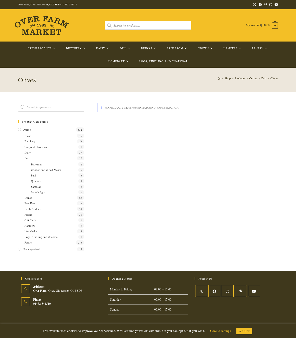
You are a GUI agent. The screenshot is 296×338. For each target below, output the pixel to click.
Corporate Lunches (35, 147)
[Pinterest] (241, 291)
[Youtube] (254, 291)
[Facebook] (214, 291)
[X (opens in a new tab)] (254, 4)
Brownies (36, 164)
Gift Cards (30, 220)
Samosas (36, 187)
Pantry (28, 242)
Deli (26, 158)
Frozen (28, 214)
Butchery (29, 141)
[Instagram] (228, 291)
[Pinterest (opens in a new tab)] (265, 4)
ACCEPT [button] (244, 331)
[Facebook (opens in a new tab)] (260, 4)
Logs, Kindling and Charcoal (41, 237)
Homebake (30, 231)
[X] (201, 291)
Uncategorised (31, 249)
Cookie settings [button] (220, 330)
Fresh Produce (32, 209)
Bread (27, 136)
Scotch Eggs (38, 192)
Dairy (27, 152)
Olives (274, 78)
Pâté (33, 175)
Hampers (29, 225)
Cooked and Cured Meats (46, 170)
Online (27, 129)
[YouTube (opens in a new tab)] (275, 4)
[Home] (219, 78)
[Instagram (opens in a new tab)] (270, 4)
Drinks (28, 198)
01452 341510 (69, 4)
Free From (30, 203)
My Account (253, 25)
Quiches (36, 181)
